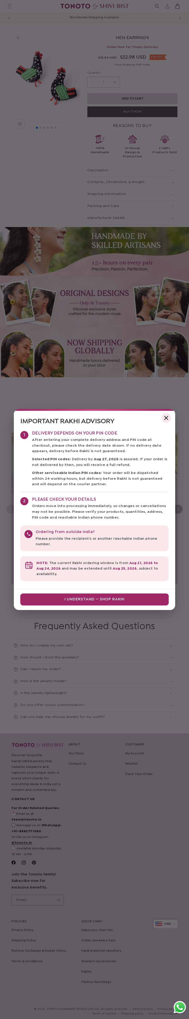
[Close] (166, 418)
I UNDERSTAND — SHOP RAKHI (94, 599)
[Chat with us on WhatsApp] (180, 1013)
